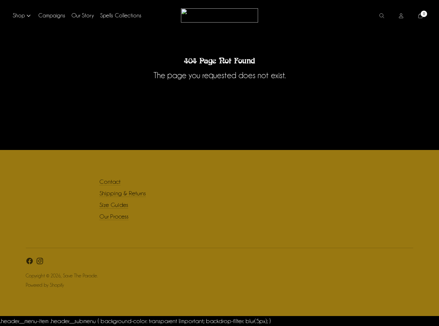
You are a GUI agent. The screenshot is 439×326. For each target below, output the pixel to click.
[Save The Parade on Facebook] (29, 262)
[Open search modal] (382, 15)
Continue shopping (219, 93)
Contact (110, 181)
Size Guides (113, 204)
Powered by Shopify (45, 285)
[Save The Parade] (219, 15)
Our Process (114, 216)
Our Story (83, 15)
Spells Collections (120, 15)
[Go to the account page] (401, 15)
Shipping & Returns (122, 193)
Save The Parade (80, 275)
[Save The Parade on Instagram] (40, 262)
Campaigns (51, 15)
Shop (19, 15)
